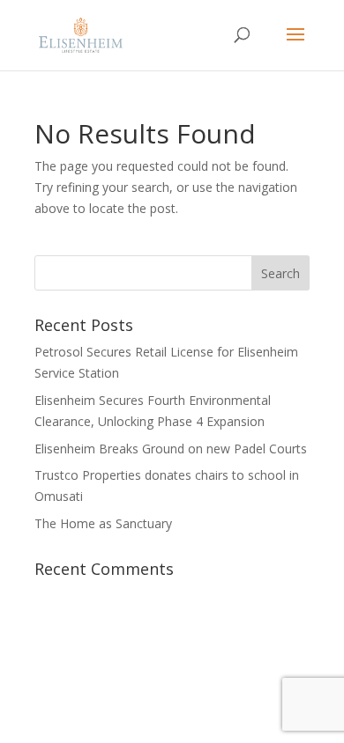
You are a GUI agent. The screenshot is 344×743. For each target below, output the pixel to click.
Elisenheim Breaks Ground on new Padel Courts (170, 448)
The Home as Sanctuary (103, 523)
